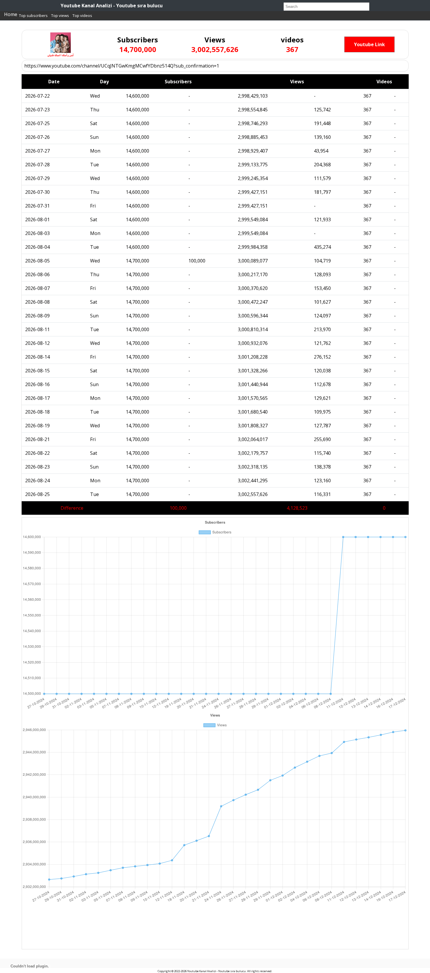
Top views (60, 15)
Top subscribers (33, 15)
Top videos (82, 15)
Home (10, 14)
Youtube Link (369, 44)
